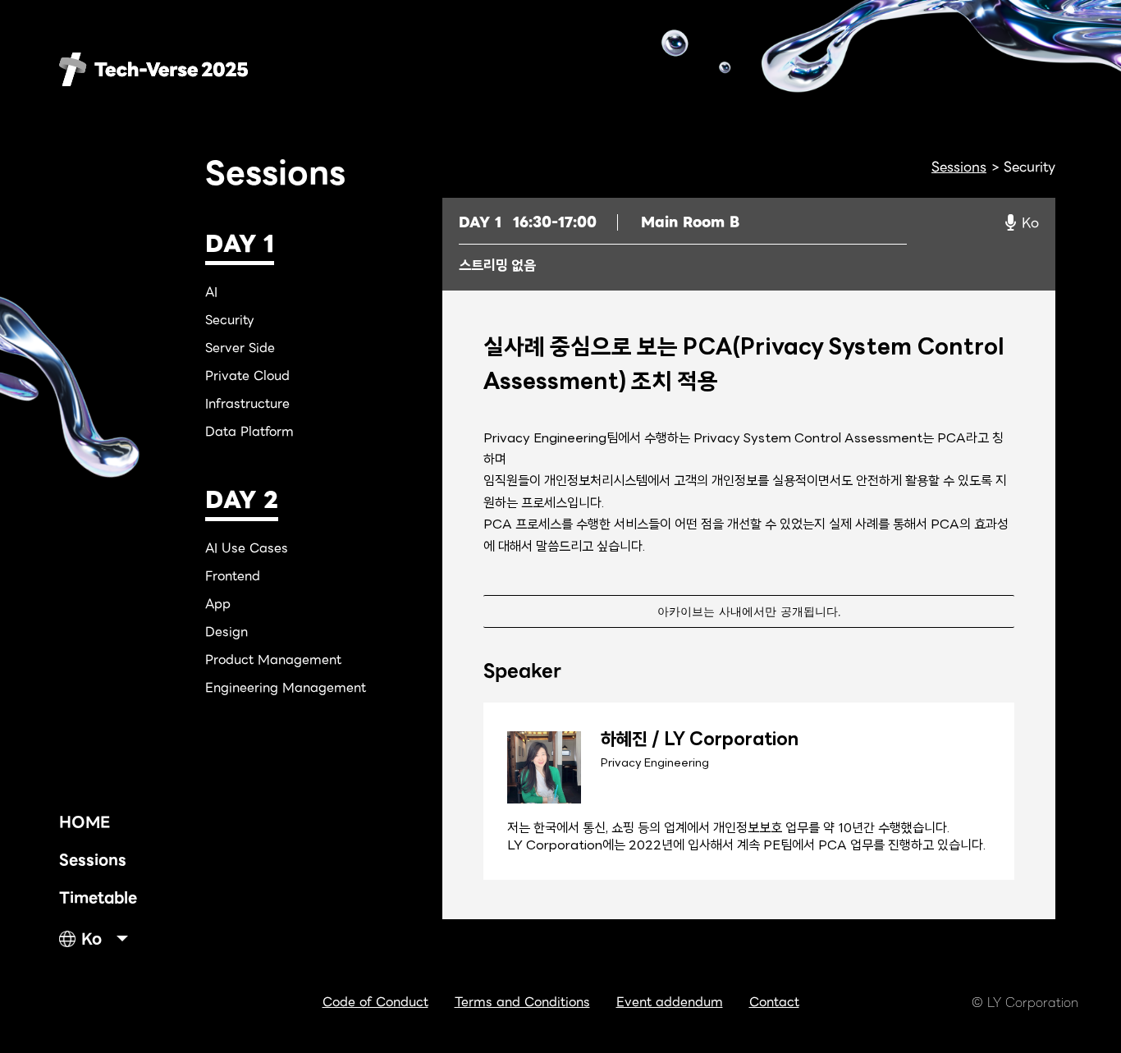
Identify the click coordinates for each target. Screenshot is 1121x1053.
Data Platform (249, 432)
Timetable (98, 897)
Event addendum (669, 1002)
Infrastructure (247, 404)
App (218, 604)
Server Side (240, 348)
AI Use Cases (246, 548)
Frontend (232, 576)
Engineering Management (285, 688)
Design (226, 632)
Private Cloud (247, 376)
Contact (774, 1002)
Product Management (273, 660)
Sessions (92, 860)
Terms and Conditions (522, 1002)
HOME (84, 822)
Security (229, 320)
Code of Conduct (375, 1002)
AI (211, 292)
